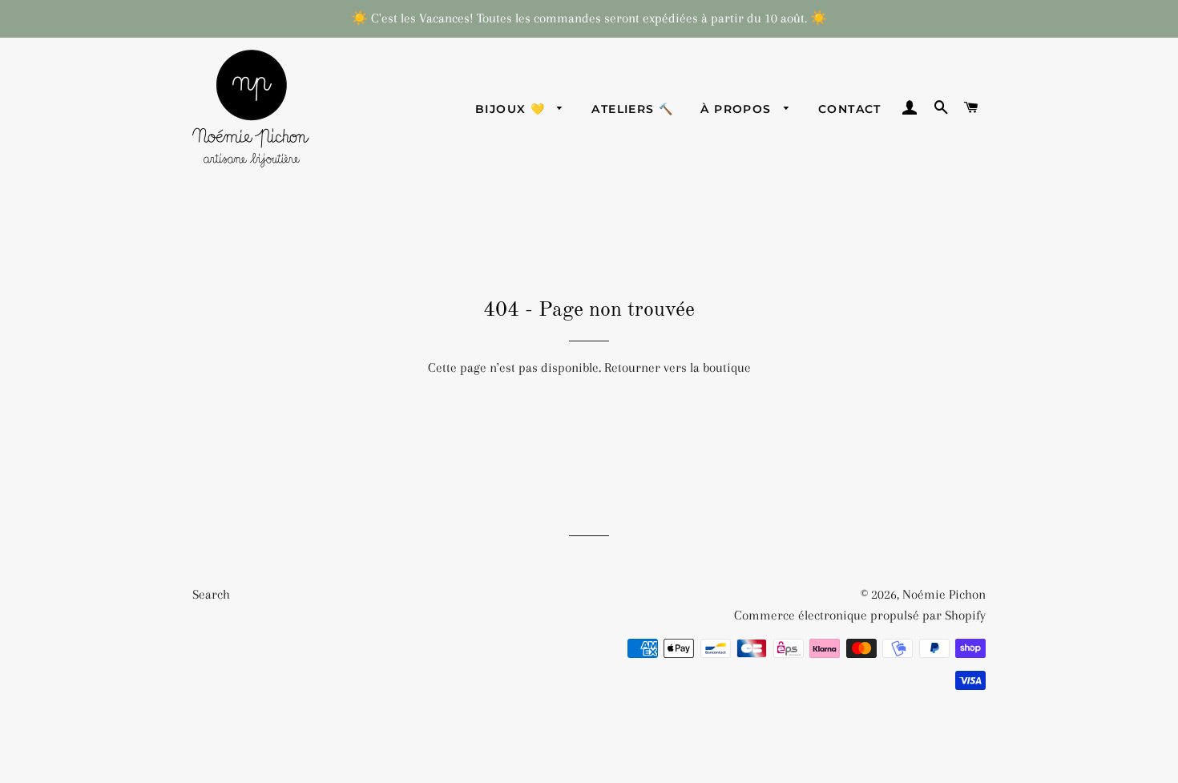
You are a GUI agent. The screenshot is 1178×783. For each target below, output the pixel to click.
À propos (738, 109)
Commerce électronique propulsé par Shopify (860, 615)
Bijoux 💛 (512, 109)
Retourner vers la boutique (677, 367)
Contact (849, 109)
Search (211, 594)
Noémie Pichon (944, 594)
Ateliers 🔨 (632, 109)
